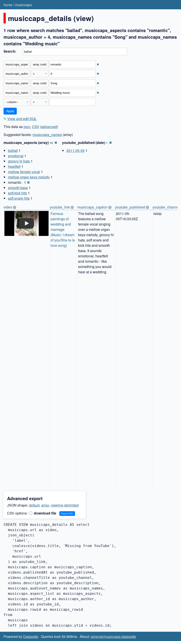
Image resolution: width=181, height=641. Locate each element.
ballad (13, 150)
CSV (35, 126)
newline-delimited (65, 505)
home (8, 4)
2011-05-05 (75, 150)
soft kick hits (17, 192)
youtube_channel (166, 207)
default (34, 505)
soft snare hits (19, 198)
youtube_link (60, 207)
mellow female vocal (24, 171)
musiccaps (23, 4)
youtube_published (130, 207)
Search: (10, 51)
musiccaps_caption (92, 207)
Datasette (30, 636)
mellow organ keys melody (29, 177)
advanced (49, 126)
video (8, 207)
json (27, 126)
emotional (15, 155)
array (45, 505)
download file (44, 513)
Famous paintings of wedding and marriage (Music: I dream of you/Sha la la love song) (63, 229)
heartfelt (14, 166)
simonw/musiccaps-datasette (113, 636)
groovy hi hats (19, 161)
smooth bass (18, 187)
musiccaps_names (47, 134)
